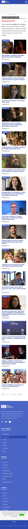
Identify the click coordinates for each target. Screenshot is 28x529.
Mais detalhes (14, 516)
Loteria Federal (6, 507)
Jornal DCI (4, 14)
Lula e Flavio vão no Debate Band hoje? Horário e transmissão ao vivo (13, 338)
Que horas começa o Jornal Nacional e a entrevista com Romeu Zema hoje (12, 218)
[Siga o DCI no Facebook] (2, 422)
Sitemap (14, 521)
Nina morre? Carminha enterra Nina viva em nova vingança (13, 56)
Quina (4, 495)
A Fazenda (5, 448)
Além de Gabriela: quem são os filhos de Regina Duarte (12, 385)
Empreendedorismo (7, 482)
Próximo (19, 394)
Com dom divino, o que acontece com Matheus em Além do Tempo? (13, 78)
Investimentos (6, 470)
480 (14, 394)
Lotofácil (5, 498)
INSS (4, 479)
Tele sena (5, 504)
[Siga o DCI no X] (6, 422)
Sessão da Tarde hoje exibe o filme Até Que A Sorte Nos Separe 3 (14, 288)
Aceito (22, 514)
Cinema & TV (5, 40)
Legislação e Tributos (8, 473)
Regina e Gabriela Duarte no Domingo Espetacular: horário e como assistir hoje (13, 362)
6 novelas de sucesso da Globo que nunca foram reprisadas (13, 265)
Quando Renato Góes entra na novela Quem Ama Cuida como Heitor (12, 242)
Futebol (5, 442)
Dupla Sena (5, 510)
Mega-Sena (6, 501)
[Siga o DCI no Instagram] (10, 422)
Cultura (4, 439)
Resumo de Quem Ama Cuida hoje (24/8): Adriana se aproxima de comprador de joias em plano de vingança (13, 313)
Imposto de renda (7, 476)
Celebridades (6, 434)
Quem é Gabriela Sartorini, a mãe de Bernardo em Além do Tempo (13, 170)
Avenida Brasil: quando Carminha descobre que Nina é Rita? (14, 148)
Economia (5, 462)
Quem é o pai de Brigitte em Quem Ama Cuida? (13, 101)
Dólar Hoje (5, 465)
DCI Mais (8, 14)
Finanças (5, 467)
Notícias (5, 445)
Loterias (5, 493)
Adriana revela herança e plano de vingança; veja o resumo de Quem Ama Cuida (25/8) (13, 194)
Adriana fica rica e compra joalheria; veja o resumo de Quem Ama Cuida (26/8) (12, 124)
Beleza (4, 451)
